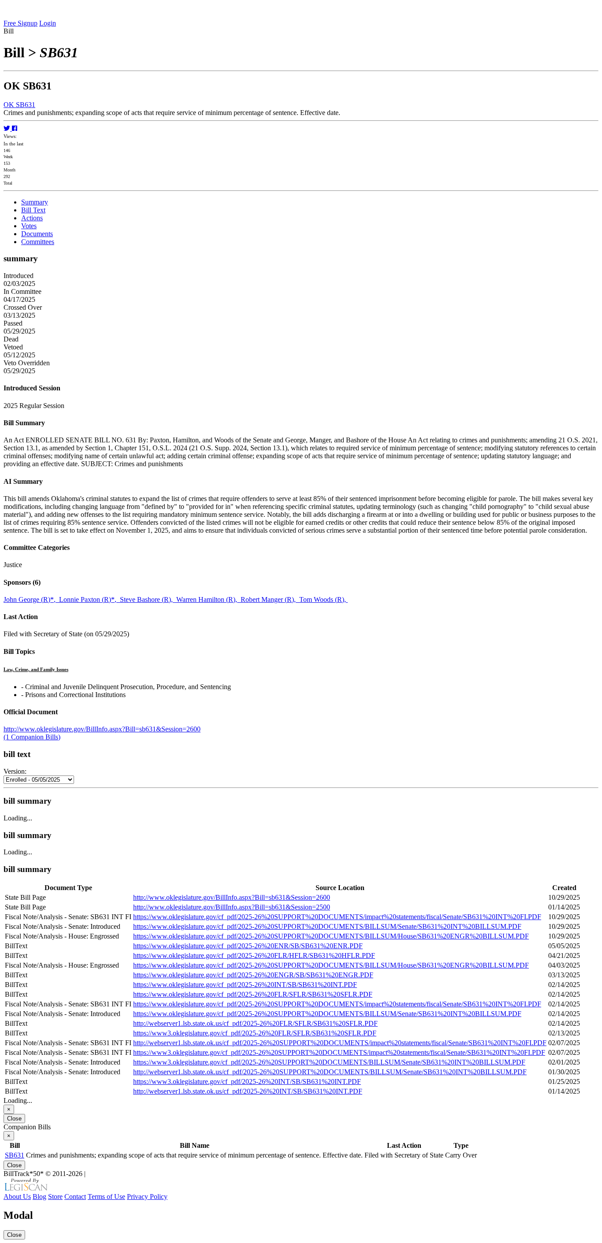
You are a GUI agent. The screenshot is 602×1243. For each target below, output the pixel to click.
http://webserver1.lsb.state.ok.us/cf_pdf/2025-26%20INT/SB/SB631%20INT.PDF (247, 1091)
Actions (32, 218)
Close (14, 1118)
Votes (29, 226)
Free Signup (20, 23)
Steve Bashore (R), (148, 599)
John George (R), (31, 599)
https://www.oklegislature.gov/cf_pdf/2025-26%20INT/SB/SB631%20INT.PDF (245, 984)
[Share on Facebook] (14, 128)
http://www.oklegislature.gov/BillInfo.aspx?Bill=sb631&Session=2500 (231, 907)
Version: (15, 771)
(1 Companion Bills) (32, 737)
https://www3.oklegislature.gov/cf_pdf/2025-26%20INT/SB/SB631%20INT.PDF (247, 1081)
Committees (37, 241)
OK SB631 (19, 104)
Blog (39, 1196)
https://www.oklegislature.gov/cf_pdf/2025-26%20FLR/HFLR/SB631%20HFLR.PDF (254, 955)
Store (55, 1196)
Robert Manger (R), (270, 599)
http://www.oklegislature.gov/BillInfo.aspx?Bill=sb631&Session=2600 (102, 729)
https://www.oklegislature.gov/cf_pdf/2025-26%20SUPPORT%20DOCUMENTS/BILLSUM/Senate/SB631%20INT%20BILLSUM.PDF (327, 926)
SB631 (14, 1155)
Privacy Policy (147, 1196)
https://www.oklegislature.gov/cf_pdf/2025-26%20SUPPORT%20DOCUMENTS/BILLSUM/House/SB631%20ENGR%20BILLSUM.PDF (331, 936)
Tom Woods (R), (323, 599)
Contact (75, 1196)
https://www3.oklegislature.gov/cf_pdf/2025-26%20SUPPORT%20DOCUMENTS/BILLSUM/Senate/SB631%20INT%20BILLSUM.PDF (329, 1062)
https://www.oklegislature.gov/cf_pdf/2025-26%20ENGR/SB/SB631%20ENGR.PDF (253, 975)
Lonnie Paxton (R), (89, 599)
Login (47, 23)
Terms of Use (106, 1196)
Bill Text (33, 210)
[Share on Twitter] (8, 128)
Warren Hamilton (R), (208, 599)
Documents (37, 233)
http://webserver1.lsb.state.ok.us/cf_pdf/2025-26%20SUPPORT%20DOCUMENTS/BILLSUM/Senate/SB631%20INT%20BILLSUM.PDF (330, 1072)
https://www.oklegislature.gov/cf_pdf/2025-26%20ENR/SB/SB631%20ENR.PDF (248, 946)
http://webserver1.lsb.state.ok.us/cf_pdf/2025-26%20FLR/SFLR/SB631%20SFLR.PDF (255, 1023)
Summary (34, 202)
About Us (17, 1196)
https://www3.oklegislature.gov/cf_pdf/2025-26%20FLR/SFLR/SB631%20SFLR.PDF (254, 1033)
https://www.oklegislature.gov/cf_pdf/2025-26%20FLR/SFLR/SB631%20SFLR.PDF (252, 994)
